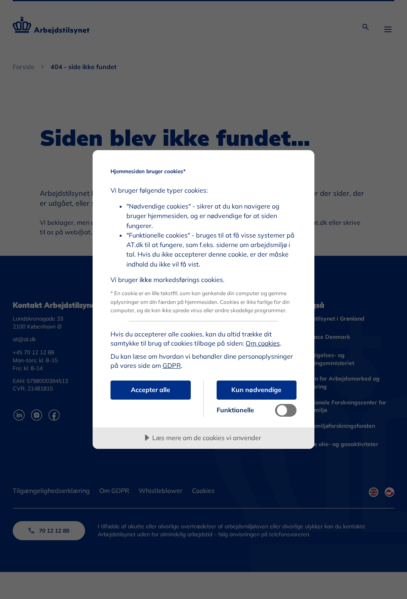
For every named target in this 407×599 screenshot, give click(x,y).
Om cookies (263, 343)
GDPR (172, 365)
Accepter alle (150, 390)
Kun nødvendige (256, 390)
